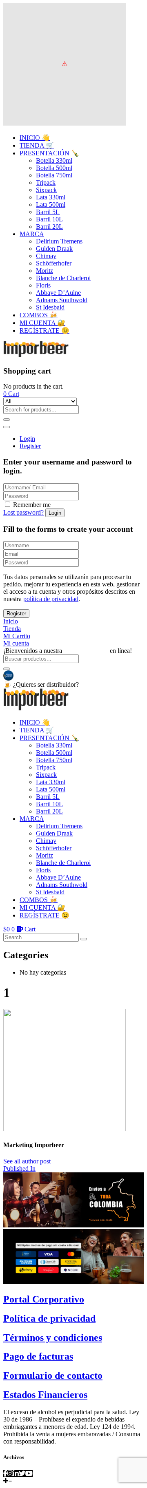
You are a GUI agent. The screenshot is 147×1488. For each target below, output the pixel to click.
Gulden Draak (54, 248)
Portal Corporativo (43, 1299)
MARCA (32, 233)
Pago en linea (31, 674)
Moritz (44, 270)
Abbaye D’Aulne (58, 292)
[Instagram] (10, 1473)
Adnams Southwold (61, 299)
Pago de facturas (38, 1356)
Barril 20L (49, 226)
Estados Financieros (45, 1394)
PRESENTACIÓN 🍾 (49, 153)
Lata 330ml (50, 197)
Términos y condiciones (52, 1337)
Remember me (32, 504)
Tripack (46, 182)
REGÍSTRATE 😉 (44, 330)
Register (30, 445)
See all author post (27, 1161)
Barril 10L (49, 219)
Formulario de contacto (52, 1375)
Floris (43, 285)
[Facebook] (5, 1473)
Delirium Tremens (59, 241)
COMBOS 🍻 (39, 315)
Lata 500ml (50, 204)
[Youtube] (29, 1473)
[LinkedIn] (16, 1473)
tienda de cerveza (86, 650)
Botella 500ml (54, 167)
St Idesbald (50, 307)
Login (27, 438)
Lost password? (23, 512)
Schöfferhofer (53, 263)
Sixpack (46, 189)
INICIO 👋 (35, 137)
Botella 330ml (54, 160)
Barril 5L (48, 211)
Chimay (46, 255)
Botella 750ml (54, 175)
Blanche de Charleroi (63, 277)
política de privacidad (50, 598)
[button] (11, 393)
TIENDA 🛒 (37, 145)
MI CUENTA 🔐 (42, 322)
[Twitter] (22, 1473)
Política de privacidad (49, 1318)
